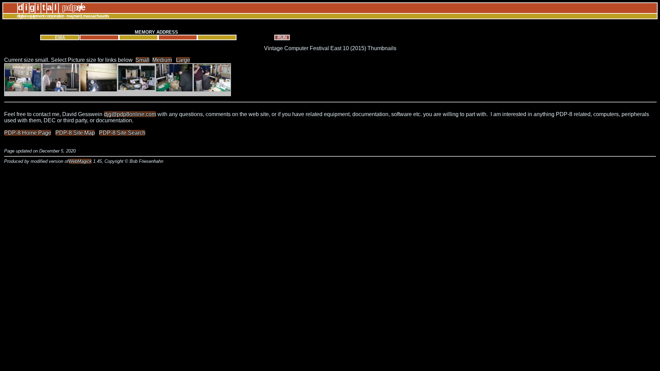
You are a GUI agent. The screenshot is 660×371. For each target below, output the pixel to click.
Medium (162, 60)
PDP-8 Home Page (27, 133)
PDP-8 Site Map (75, 133)
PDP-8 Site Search (122, 133)
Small (142, 60)
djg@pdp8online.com (130, 114)
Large (183, 60)
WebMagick (80, 161)
